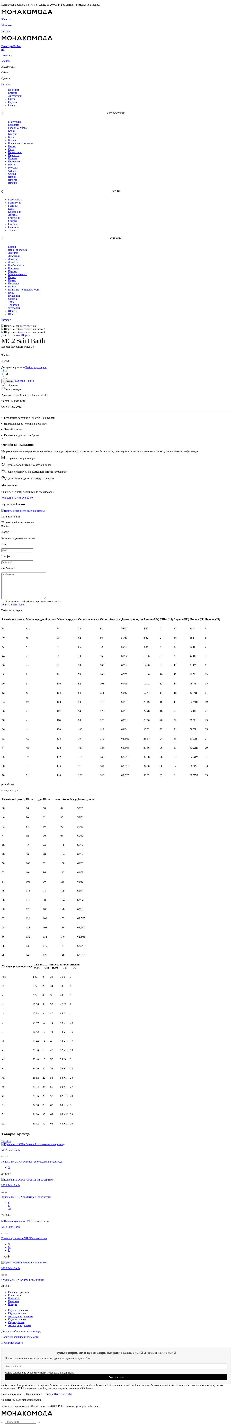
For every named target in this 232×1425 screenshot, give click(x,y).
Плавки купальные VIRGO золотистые (24, 1238)
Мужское (6, 25)
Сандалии (14, 217)
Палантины (15, 152)
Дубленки (14, 255)
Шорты (12, 311)
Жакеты (12, 259)
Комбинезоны (16, 265)
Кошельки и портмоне (21, 143)
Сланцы (12, 224)
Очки (11, 149)
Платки (12, 158)
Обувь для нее (16, 1322)
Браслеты (13, 124)
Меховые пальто (17, 274)
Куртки (12, 271)
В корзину (8, 381)
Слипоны (13, 227)
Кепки (11, 130)
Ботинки (13, 205)
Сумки (12, 173)
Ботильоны (14, 202)
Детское (6, 31)
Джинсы (13, 252)
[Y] (2, 1422)
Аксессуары (15, 95)
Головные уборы (18, 127)
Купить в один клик (13, 604)
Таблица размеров (36, 367)
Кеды (11, 208)
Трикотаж (13, 304)
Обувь (11, 99)
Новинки (6, 55)
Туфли (12, 230)
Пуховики (14, 295)
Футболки (14, 307)
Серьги (12, 170)
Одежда (12, 102)
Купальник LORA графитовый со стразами (26, 1196)
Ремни (12, 164)
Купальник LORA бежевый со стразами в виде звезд (31, 1161)
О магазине (14, 1295)
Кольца (12, 140)
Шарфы (12, 179)
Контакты (14, 1298)
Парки (12, 280)
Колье (11, 137)
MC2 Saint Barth (10, 1150)
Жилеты (13, 262)
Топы (11, 301)
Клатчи (12, 134)
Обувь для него (17, 1313)
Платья (12, 286)
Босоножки (14, 199)
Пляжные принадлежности (24, 289)
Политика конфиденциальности (20, 1336)
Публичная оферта (12, 1342)
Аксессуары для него (20, 1316)
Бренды (5, 60)
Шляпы (12, 182)
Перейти (6, 1141)
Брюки (12, 246)
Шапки (12, 176)
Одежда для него (18, 1310)
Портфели (14, 161)
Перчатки (13, 155)
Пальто (12, 277)
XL (10, 1208)
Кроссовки (14, 211)
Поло (11, 292)
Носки (12, 146)
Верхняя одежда (17, 249)
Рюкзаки (13, 167)
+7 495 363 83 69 (23, 497)
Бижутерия (14, 121)
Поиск (5, 46)
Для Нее (6, 335)
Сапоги (12, 220)
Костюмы (13, 268)
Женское (6, 19)
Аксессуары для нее (19, 1325)
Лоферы (12, 214)
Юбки (11, 314)
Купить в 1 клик (24, 380)
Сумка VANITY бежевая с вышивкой (22, 1279)
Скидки (5, 84)
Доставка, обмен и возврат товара (21, 1331)
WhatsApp (7, 497)
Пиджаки (13, 283)
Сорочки (13, 298)
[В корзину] (2, 1156)
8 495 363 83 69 (63, 1394)
